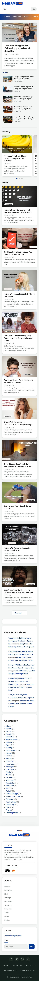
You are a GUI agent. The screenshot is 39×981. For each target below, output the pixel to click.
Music (8, 772)
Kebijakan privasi (26, 977)
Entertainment (12, 739)
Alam (8, 726)
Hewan (9, 753)
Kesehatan (17, 17)
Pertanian (10, 785)
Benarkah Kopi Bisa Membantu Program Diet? (20, 687)
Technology (11, 802)
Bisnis (8, 731)
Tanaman (9, 799)
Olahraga (10, 780)
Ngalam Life (16, 977)
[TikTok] (28, 959)
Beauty (9, 729)
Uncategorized (12, 813)
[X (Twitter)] (16, 959)
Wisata (6, 912)
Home (8, 758)
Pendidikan (10, 783)
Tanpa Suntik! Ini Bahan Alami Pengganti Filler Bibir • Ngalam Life (20, 641)
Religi (8, 791)
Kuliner (6, 916)
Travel (8, 810)
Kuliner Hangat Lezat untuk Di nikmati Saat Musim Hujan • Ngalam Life (20, 681)
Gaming (9, 748)
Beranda (7, 17)
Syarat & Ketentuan (27, 970)
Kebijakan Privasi (10, 970)
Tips (7, 807)
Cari (34, 9)
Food (8, 745)
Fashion (9, 742)
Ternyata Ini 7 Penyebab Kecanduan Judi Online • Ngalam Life (21, 698)
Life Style (10, 769)
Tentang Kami (17, 965)
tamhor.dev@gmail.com (12, 936)
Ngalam (9, 777)
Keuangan (10, 766)
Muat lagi (18, 613)
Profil (8, 788)
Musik (26, 17)
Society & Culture (13, 796)
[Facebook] (11, 959)
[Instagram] (22, 959)
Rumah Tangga (12, 794)
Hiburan (9, 756)
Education (10, 737)
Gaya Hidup (10, 750)
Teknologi (10, 804)
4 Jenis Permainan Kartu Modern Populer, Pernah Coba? (21, 704)
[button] (16, 178)
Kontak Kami (30, 965)
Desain (9, 734)
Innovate (9, 761)
